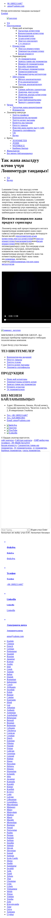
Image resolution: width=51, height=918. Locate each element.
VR (14, 133)
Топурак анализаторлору (30, 84)
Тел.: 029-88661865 (16, 418)
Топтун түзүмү (14, 362)
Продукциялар (14, 25)
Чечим (10, 105)
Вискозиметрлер (26, 36)
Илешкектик (18, 110)
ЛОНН (15, 143)
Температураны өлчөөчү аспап (22, 382)
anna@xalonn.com (15, 6)
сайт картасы (7, 440)
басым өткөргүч (9, 445)
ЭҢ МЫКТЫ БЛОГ (20, 443)
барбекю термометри (11, 450)
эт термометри (40, 448)
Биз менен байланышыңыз (20, 153)
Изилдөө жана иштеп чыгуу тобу (28, 128)
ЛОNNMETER (19, 140)
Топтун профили (20, 115)
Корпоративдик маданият (24, 117)
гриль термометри (31, 450)
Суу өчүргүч (24, 43)
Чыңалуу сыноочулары (29, 102)
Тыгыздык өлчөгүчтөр (29, 31)
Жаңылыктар (13, 151)
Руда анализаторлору (28, 82)
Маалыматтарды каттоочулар (32, 74)
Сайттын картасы (23, 440)
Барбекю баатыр (20, 148)
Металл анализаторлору (29, 79)
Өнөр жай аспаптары (17, 379)
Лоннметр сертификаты (24, 130)
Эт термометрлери (27, 59)
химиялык (10, 259)
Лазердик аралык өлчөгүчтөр (32, 94)
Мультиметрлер (25, 97)
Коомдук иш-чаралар (22, 122)
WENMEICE (18, 145)
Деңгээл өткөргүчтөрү (29, 48)
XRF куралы (18, 76)
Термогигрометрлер (27, 71)
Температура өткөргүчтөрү (31, 51)
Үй (8, 23)
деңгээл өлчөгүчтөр (23, 238)
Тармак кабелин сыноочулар (32, 89)
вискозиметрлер (24, 241)
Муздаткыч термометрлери (31, 69)
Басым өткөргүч (26, 53)
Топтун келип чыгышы (23, 120)
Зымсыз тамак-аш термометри (32, 61)
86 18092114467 (15, 3)
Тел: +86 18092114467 (17, 415)
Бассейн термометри (28, 66)
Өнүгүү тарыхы (20, 125)
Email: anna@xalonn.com (18, 420)
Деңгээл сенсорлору (28, 41)
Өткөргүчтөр (18, 46)
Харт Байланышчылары (29, 99)
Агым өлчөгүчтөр (26, 38)
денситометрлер (23, 236)
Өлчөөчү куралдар (16, 387)
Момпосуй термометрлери (31, 64)
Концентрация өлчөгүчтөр (31, 33)
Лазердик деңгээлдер (28, 92)
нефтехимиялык (18, 261)
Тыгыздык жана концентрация (27, 107)
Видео (15, 135)
